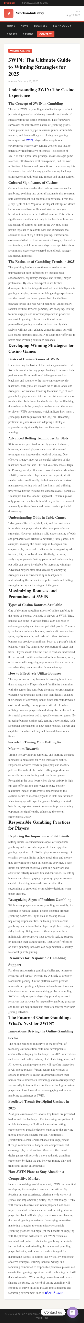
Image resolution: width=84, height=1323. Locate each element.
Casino (28, 34)
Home (11, 26)
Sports (12, 34)
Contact (45, 34)
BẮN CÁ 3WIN (54, 1293)
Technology (62, 26)
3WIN (29, 140)
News (24, 26)
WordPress (42, 1318)
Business (40, 26)
